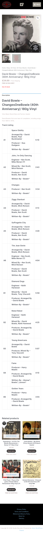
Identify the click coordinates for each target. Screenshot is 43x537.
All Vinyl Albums (22, 68)
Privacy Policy (21, 509)
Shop (8, 68)
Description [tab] (6, 95)
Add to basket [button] (31, 489)
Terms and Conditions (21, 511)
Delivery (21, 518)
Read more (11, 451)
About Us (21, 516)
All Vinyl (13, 68)
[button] (38, 18)
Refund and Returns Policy (21, 514)
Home (4, 68)
